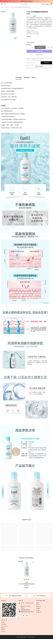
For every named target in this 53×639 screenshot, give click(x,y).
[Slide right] (50, 595)
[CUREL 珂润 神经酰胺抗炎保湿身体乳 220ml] (26, 569)
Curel (32, 30)
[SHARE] (51, 47)
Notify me (26, 579)
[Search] (5, 4)
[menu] (2, 4)
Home (2, 7)
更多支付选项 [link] (39, 54)
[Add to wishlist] (48, 47)
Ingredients (27, 77)
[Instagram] (23, 615)
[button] (29, 16)
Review (33, 77)
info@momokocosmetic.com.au (27, 611)
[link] (9, 548)
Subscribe (46, 63)
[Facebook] (20, 615)
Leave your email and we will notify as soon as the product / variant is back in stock (39, 59)
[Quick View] (33, 563)
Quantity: (28, 44)
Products (7, 7)
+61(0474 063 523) (25, 610)
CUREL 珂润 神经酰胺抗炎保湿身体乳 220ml (26, 584)
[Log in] (42, 4)
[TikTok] (27, 615)
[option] (26, 1)
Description (19, 77)
